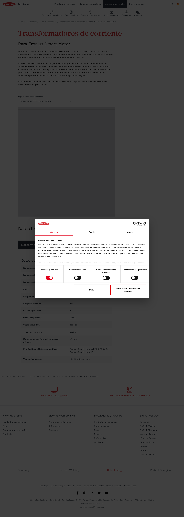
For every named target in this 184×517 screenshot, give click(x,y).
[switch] (77, 278)
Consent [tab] (54, 232)
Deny (91, 290)
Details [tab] (92, 232)
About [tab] (130, 232)
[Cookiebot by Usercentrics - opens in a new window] (135, 224)
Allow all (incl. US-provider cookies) (128, 289)
